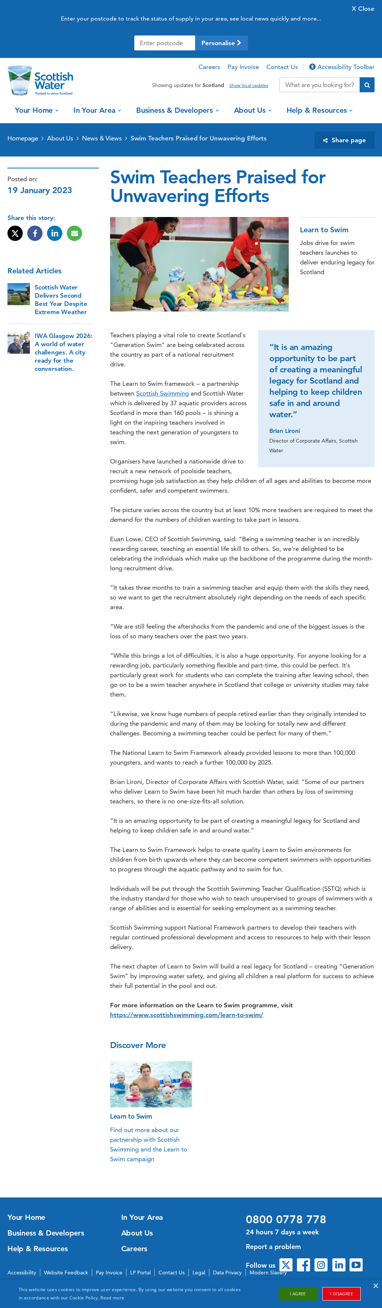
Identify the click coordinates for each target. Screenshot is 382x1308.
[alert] (191, 1294)
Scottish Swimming (162, 393)
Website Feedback (66, 1272)
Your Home (34, 110)
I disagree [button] (341, 1293)
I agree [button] (298, 1293)
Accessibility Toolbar (345, 67)
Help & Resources (316, 110)
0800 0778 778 (286, 1219)
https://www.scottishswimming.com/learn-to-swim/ (186, 1015)
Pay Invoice (243, 67)
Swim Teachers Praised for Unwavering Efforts (199, 138)
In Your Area (94, 110)
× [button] (375, 1286)
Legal (198, 1272)
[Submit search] (367, 84)
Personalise (219, 43)
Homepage (22, 138)
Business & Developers (174, 110)
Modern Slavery (268, 1272)
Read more (112, 1298)
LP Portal (140, 1272)
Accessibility (21, 1272)
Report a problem (273, 1246)
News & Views (102, 138)
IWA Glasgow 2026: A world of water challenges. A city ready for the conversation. (64, 352)
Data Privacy (227, 1272)
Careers (209, 67)
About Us (250, 110)
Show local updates (248, 85)
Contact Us (282, 67)
